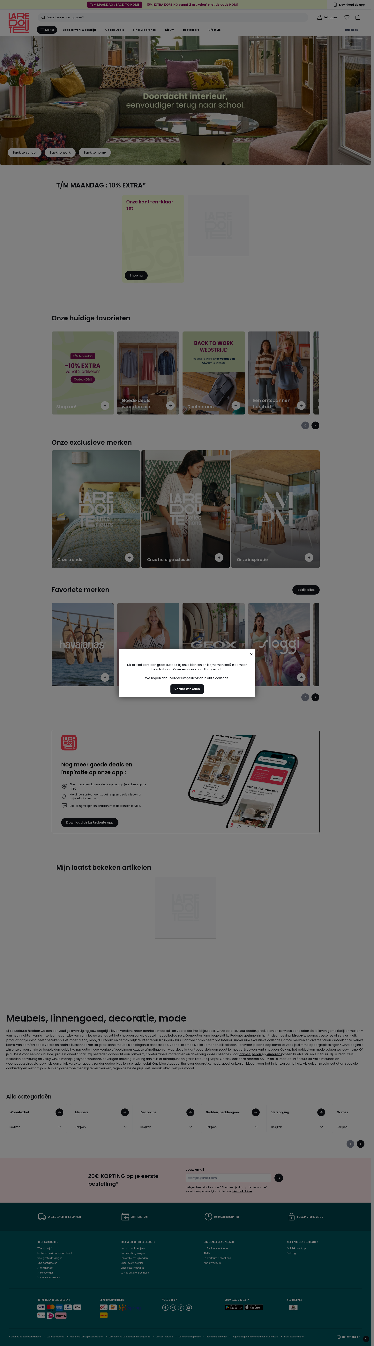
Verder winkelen (187, 689)
